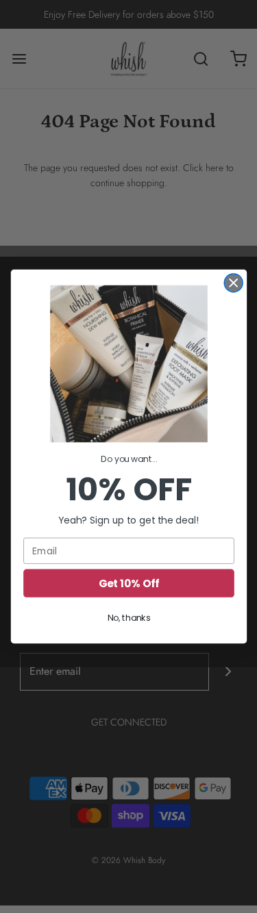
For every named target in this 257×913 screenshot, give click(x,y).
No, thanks (128, 618)
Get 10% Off (128, 583)
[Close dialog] (233, 283)
